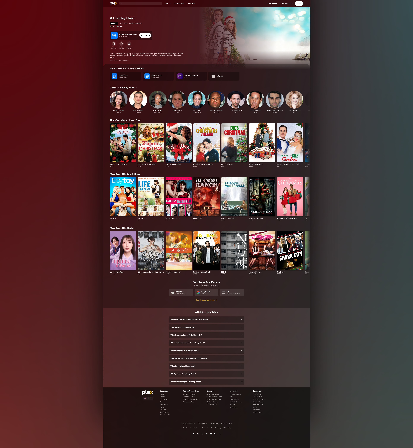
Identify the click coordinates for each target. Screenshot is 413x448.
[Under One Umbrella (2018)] (179, 253)
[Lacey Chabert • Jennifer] (119, 102)
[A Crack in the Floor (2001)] (262, 199)
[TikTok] (198, 433)
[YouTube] (219, 433)
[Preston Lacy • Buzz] (177, 102)
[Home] (113, 3)
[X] (202, 433)
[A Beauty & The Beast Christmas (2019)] (290, 145)
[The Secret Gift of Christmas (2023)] (290, 199)
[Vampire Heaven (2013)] (262, 253)
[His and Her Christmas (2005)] (179, 145)
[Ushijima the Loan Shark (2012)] (206, 253)
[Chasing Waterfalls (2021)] (234, 199)
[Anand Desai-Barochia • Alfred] (275, 102)
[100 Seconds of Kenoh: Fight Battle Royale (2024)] (151, 253)
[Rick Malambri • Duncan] (138, 102)
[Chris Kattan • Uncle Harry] (197, 102)
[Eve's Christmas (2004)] (234, 145)
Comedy (131, 23)
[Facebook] (211, 433)
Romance (138, 23)
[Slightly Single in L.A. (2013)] (179, 199)
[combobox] (142, 3)
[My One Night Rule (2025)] (123, 253)
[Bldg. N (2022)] (234, 253)
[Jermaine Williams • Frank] (216, 102)
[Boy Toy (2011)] (123, 199)
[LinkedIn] (215, 433)
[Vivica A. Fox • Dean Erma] (158, 102)
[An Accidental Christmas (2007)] (123, 145)
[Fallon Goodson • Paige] (294, 102)
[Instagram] (193, 433)
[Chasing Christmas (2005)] (262, 145)
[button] (129, 45)
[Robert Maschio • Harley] (255, 102)
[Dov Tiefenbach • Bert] (236, 102)
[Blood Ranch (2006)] (206, 199)
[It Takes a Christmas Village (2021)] (206, 145)
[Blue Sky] (206, 433)
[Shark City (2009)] (290, 253)
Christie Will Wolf (123, 60)
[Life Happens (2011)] (151, 199)
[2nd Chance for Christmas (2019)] (151, 145)
